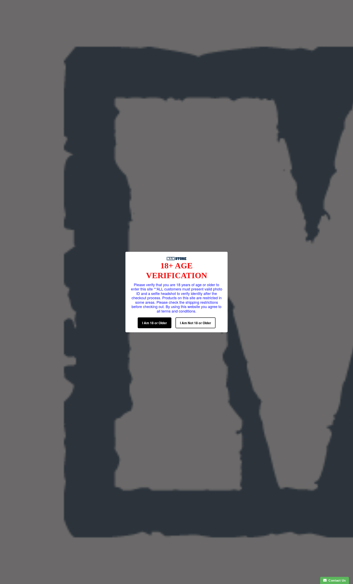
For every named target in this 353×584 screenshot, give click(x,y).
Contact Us (336, 580)
